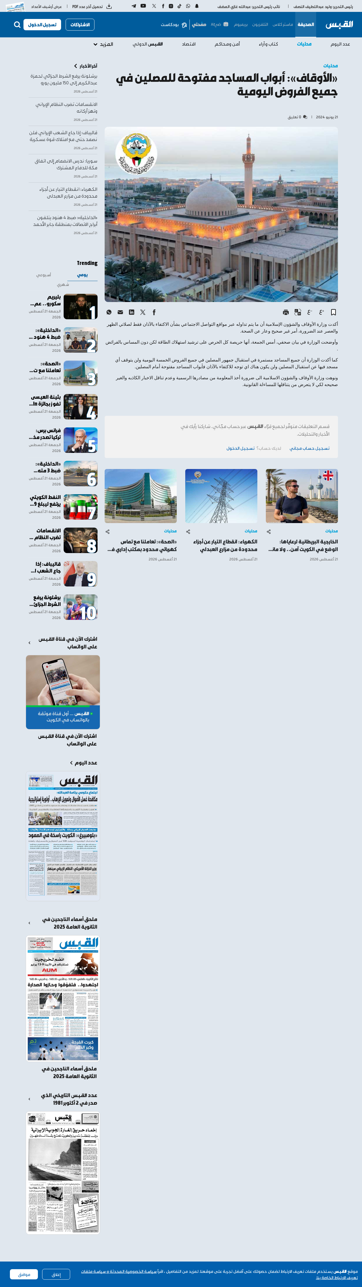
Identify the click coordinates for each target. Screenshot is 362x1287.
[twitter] (143, 312)
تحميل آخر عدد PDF (87, 6)
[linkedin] (131, 312)
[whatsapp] (109, 312)
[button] (333, 312)
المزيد (106, 43)
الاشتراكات (80, 24)
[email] (120, 312)
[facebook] (154, 312)
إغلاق (56, 1274)
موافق (24, 1274)
